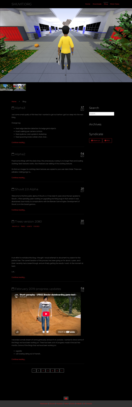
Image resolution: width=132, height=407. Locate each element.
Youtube (59, 404)
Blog (106, 4)
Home (87, 4)
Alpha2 (19, 154)
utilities (36, 226)
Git (84, 404)
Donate (89, 404)
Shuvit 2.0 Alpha (26, 189)
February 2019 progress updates (37, 289)
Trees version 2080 (28, 221)
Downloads (97, 4)
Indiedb (79, 404)
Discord (52, 404)
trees (23, 226)
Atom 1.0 (96, 140)
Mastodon (44, 404)
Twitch (66, 404)
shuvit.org (22, 4)
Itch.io (72, 404)
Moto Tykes (114, 4)
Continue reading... (18, 142)
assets (29, 226)
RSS (108, 140)
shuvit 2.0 (15, 226)
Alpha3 (19, 108)
